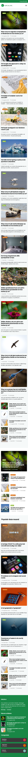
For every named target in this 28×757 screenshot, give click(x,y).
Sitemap (3, 709)
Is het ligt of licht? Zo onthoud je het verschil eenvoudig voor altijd (13, 545)
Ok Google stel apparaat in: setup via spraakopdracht (13, 64)
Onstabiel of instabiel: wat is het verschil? (11, 96)
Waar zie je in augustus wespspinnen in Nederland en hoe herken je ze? (13, 32)
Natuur (4, 13)
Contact (9, 709)
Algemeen (5, 45)
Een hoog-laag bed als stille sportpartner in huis (10, 256)
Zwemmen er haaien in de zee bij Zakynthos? (12, 639)
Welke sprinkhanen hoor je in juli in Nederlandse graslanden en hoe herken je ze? (12, 289)
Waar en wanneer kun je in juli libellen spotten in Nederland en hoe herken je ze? (13, 391)
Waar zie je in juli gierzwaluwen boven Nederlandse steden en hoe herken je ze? (14, 357)
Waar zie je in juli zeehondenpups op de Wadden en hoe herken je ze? (13, 224)
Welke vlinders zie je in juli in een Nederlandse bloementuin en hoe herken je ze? (12, 323)
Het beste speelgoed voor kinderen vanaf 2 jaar (13, 128)
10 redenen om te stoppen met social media (13, 577)
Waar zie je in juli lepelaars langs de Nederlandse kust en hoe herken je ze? (14, 192)
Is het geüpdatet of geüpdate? (11, 608)
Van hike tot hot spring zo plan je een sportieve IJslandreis (13, 160)
